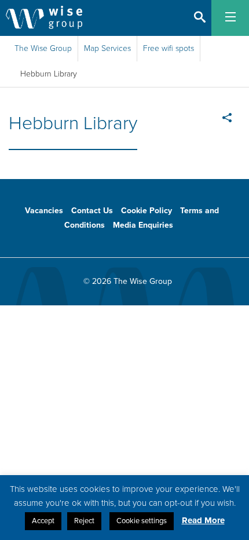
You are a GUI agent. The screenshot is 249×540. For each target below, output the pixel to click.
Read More (203, 520)
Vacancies (44, 211)
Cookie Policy (146, 211)
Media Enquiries (143, 225)
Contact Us (92, 211)
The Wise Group (43, 48)
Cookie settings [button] (141, 521)
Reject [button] (84, 521)
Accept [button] (43, 521)
